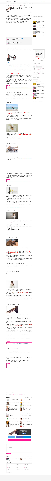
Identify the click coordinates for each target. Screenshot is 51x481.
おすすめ (38, 68)
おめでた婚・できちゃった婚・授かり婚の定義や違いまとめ (14, 415)
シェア (25, 433)
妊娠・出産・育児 (18, 464)
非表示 (41, 69)
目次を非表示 (21, 38)
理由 (40, 73)
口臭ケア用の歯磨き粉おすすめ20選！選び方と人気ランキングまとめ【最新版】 (27, 415)
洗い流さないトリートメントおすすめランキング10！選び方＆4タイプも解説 (18, 86)
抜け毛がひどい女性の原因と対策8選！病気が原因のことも (27, 421)
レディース (38, 73)
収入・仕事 (9, 469)
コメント (31, 12)
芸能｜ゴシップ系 (18, 469)
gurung (10, 404)
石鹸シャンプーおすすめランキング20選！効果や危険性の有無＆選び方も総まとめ (27, 405)
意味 (20, 5)
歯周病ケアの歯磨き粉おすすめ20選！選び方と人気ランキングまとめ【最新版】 (14, 418)
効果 (34, 72)
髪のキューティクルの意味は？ (12, 39)
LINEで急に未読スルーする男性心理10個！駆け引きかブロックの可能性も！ (40, 25)
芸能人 (35, 65)
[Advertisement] (13, 30)
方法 (22, 5)
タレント (35, 68)
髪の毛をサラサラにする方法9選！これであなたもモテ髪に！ (14, 402)
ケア (12, 5)
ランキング (38, 65)
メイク (37, 72)
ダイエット (9, 464)
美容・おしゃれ (18, 467)
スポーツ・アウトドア (10, 472)
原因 (43, 65)
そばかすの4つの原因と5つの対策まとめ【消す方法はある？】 (13, 458)
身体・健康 (26, 464)
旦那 (34, 73)
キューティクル (8, 5)
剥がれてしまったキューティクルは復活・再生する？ (15, 42)
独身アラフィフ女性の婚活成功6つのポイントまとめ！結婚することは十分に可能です (14, 421)
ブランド (40, 72)
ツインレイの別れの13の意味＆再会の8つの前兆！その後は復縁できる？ (40, 35)
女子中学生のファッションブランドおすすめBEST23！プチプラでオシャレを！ (40, 32)
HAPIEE (25, 1)
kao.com (8, 62)
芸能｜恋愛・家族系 (27, 469)
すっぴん (43, 73)
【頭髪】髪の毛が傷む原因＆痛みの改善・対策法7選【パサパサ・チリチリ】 (27, 409)
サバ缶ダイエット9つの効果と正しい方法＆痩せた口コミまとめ (27, 424)
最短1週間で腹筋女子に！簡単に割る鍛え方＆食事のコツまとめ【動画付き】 (40, 29)
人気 (34, 69)
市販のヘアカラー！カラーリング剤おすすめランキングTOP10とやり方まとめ (14, 409)
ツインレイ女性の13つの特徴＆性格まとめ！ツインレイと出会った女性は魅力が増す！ (40, 22)
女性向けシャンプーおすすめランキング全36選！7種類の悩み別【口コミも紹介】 (14, 399)
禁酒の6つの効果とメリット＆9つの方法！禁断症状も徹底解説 (27, 458)
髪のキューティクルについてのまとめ (13, 43)
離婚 (42, 72)
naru (23, 404)
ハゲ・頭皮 (9, 467)
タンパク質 (15, 5)
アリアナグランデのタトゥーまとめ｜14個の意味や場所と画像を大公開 (27, 418)
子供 (43, 68)
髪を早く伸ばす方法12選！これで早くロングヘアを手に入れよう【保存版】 (18, 87)
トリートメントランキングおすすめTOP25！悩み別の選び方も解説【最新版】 (18, 343)
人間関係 (26, 467)
